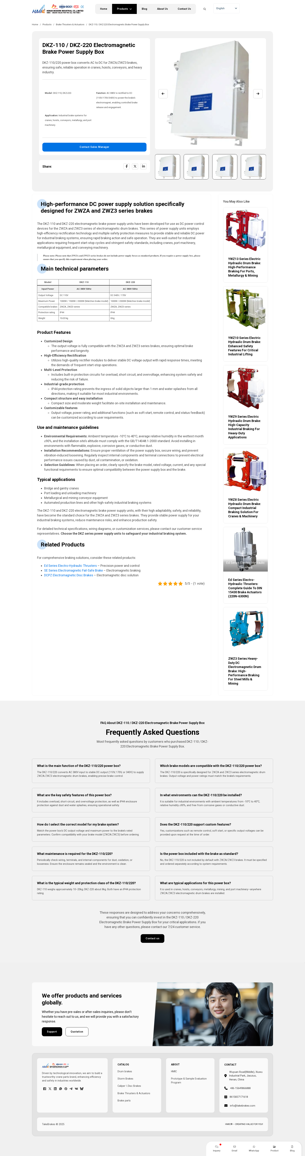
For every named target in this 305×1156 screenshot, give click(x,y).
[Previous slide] (163, 93)
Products (122, 8)
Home (103, 8)
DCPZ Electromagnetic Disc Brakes (68, 575)
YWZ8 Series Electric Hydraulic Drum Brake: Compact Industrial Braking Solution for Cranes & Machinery (244, 508)
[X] (135, 166)
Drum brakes (125, 1071)
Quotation (77, 1031)
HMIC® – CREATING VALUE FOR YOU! (244, 1124)
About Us (162, 8)
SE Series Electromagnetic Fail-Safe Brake (73, 570)
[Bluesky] (81, 1088)
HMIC (174, 1071)
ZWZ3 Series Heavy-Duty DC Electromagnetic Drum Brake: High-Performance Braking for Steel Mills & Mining (244, 671)
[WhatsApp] (60, 1088)
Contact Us (184, 8)
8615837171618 (239, 1096)
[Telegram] (71, 1088)
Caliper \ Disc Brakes (129, 1085)
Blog (144, 8)
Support (52, 1031)
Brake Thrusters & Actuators (70, 24)
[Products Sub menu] (132, 9)
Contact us (152, 938)
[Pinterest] (65, 1088)
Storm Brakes (125, 1078)
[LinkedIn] (143, 166)
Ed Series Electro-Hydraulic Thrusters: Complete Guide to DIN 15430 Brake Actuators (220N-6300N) (245, 588)
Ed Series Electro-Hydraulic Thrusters (70, 565)
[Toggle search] (204, 9)
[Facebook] (127, 166)
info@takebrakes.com (242, 1105)
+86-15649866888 (240, 1088)
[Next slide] (258, 93)
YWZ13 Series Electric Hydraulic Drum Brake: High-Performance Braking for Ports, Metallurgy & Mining (244, 267)
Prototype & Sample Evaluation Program (189, 1080)
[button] (167, 166)
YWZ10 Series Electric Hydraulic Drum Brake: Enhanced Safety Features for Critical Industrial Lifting (244, 346)
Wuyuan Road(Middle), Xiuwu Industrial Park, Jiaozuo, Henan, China (245, 1076)
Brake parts (124, 1100)
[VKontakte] (76, 1088)
